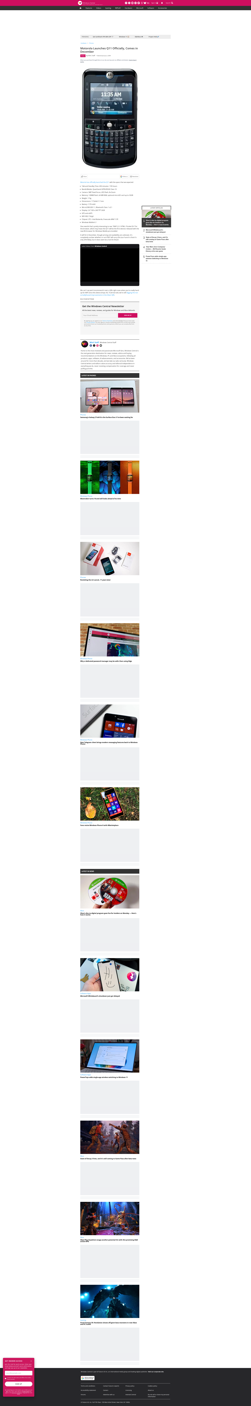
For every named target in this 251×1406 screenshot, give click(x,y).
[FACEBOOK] (91, 345)
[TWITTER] (94, 345)
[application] (109, 265)
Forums (83, 1394)
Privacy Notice (90, 322)
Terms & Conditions (17, 1392)
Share (85, 176)
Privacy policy (130, 1386)
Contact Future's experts (111, 1386)
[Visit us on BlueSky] (145, 3)
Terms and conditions (88, 1386)
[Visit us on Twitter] (129, 3)
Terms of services (107, 321)
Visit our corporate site (156, 1372)
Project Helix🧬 (154, 37)
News (83, 56)
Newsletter (135, 176)
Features (89, 8)
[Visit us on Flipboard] (138, 3)
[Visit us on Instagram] (135, 3)
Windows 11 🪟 (124, 37)
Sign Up (18, 1384)
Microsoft (139, 8)
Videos (98, 8)
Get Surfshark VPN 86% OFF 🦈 (103, 37)
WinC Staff (91, 55)
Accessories (162, 8)
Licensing (129, 1390)
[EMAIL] (101, 345)
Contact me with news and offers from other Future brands (19, 1378)
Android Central (131, 1394)
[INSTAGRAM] (98, 345)
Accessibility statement (88, 1390)
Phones (91, 43)
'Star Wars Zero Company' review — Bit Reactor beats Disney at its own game (156, 249)
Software (150, 8)
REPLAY (118, 8)
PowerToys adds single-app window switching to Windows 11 (157, 259)
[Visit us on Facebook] (126, 3)
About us (151, 1390)
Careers (105, 1390)
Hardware (128, 8)
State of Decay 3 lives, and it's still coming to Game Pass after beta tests (157, 239)
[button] (169, 3)
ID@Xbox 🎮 (139, 37)
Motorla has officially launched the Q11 (94, 182)
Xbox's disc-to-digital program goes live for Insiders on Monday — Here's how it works (157, 223)
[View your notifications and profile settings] (162, 3)
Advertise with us (109, 1394)
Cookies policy (152, 1386)
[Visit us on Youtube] (132, 3)
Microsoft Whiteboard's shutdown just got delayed (156, 231)
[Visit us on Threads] (142, 3)
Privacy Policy (25, 1391)
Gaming (108, 8)
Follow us (125, 176)
